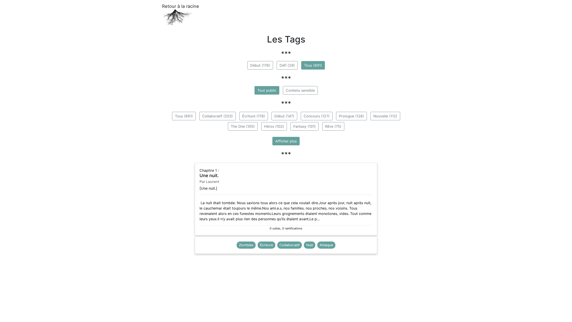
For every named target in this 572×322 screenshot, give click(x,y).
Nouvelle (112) (385, 116)
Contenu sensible (300, 90)
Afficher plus (286, 141)
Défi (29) (287, 65)
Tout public (266, 90)
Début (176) (260, 65)
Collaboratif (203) (217, 116)
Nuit (309, 245)
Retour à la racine (180, 6)
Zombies (246, 245)
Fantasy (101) (304, 126)
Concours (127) (317, 116)
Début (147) (284, 116)
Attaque (326, 245)
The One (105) (243, 126)
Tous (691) (313, 65)
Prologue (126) (351, 116)
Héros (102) (274, 126)
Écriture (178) (253, 116)
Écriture (266, 245)
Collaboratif (290, 245)
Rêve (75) (333, 126)
